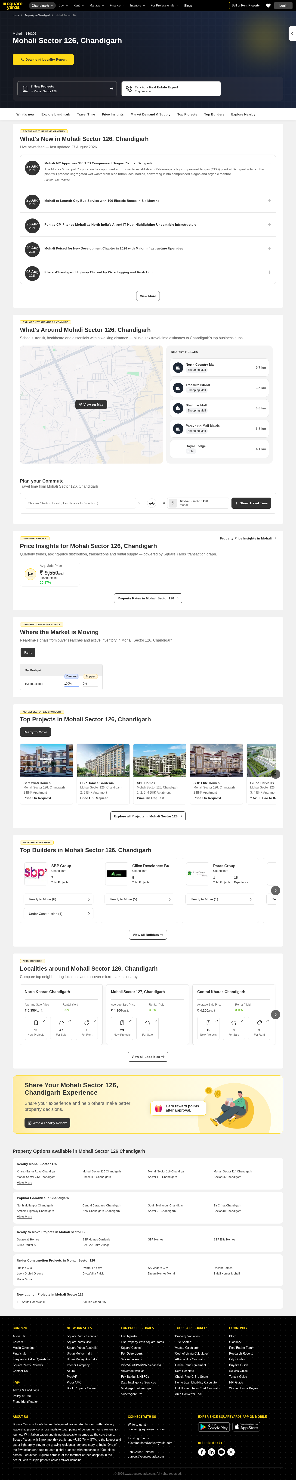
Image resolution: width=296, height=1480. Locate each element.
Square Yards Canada (81, 1336)
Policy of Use (22, 1396)
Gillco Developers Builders (153, 866)
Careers (18, 1342)
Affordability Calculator (190, 1359)
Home (16, 15)
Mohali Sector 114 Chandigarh (233, 1171)
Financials (19, 1353)
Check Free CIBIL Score (191, 1376)
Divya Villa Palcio (94, 1273)
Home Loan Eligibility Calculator (196, 1382)
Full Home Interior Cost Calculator (197, 1388)
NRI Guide (236, 1382)
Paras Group (224, 866)
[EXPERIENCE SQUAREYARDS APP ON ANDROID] (214, 1430)
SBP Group (61, 866)
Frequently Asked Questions (32, 1359)
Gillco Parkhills (26, 1245)
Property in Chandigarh (37, 15)
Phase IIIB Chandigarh (97, 1177)
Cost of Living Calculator (191, 1353)
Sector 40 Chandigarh (227, 1211)
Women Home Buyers (244, 1388)
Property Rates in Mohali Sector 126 (146, 598)
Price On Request (37, 798)
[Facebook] (202, 1452)
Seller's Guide (238, 1371)
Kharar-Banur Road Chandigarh (37, 1171)
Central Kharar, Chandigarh (221, 992)
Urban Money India (79, 1353)
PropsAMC (74, 1382)
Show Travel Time (254, 503)
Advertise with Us (133, 1371)
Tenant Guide (238, 1376)
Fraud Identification (25, 1401)
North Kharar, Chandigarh (47, 992)
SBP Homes (155, 1239)
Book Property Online (81, 1388)
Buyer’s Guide (238, 1365)
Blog (232, 1336)
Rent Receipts (184, 1371)
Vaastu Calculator (187, 1347)
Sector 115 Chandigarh (162, 1177)
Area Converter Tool (188, 1394)
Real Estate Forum (241, 1347)
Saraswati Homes (28, 1239)
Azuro (71, 1371)
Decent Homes (223, 1268)
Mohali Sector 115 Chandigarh (102, 1171)
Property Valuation (187, 1336)
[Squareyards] (12, 6)
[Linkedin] (211, 1452)
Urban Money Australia (82, 1359)
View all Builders (146, 935)
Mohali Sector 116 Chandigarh (167, 1171)
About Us (19, 1336)
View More (148, 296)
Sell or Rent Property (246, 5)
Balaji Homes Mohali (227, 1273)
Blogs (188, 5)
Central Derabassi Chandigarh (102, 1205)
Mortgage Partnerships (136, 1388)
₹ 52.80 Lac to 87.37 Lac (269, 798)
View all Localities (146, 1057)
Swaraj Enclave (92, 1268)
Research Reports (241, 1353)
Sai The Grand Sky (94, 1302)
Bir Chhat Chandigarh (227, 1205)
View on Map (93, 404)
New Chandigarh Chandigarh (101, 1211)
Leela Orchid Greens (30, 1273)
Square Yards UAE (79, 1342)
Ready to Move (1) (204, 899)
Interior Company (78, 1365)
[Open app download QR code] (292, 33)
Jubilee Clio (24, 1268)
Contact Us (20, 1371)
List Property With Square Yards (142, 1342)
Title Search (183, 1342)
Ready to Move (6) (42, 899)
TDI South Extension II (31, 1302)
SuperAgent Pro (131, 1394)
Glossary (235, 1342)
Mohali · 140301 (25, 33)
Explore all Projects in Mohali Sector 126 (146, 816)
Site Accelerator (131, 1359)
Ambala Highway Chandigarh (35, 1211)
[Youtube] (221, 1452)
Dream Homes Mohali (162, 1273)
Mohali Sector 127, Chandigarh (138, 992)
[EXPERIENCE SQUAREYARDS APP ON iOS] (246, 1430)
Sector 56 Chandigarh (227, 1177)
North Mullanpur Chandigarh (35, 1205)
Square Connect (131, 1347)
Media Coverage (23, 1347)
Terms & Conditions (26, 1390)
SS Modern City (158, 1268)
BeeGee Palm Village (96, 1245)
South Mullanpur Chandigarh (166, 1205)
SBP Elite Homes (224, 1239)
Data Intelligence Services (138, 1382)
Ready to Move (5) (123, 899)
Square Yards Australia (82, 1347)
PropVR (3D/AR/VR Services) (141, 1365)
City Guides (237, 1359)
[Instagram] (231, 1452)
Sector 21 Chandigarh (162, 1211)
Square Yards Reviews (28, 1365)
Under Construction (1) (45, 914)
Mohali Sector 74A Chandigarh (36, 1177)
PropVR (72, 1376)
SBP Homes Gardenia (96, 1239)
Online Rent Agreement (190, 1365)
